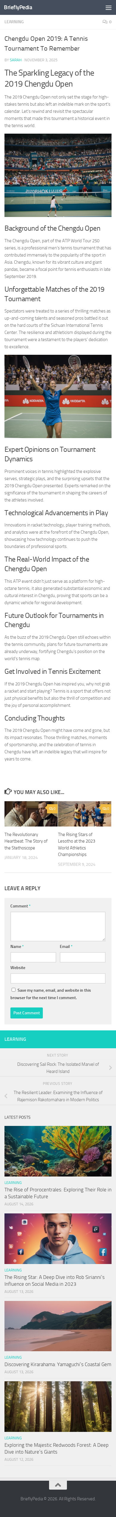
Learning (14, 21)
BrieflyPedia (18, 7)
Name (17, 946)
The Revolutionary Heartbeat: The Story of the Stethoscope (26, 841)
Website (17, 967)
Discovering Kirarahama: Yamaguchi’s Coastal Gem (57, 1364)
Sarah (16, 60)
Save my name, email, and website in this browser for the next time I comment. (50, 994)
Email (66, 946)
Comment (20, 906)
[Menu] (108, 7)
